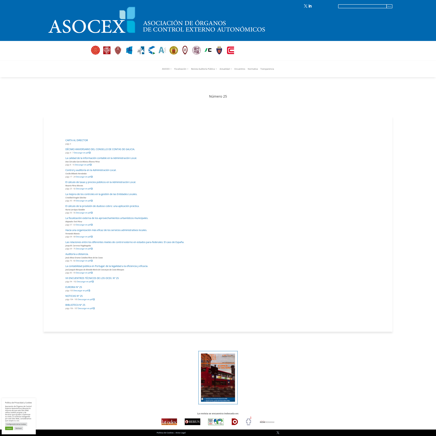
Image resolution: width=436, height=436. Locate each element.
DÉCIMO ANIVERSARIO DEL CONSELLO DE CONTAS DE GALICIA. (100, 149)
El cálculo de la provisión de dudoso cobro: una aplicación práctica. (102, 206)
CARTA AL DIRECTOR (76, 140)
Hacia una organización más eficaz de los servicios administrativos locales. (106, 230)
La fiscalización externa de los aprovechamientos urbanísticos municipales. (106, 218)
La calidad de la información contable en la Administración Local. (101, 158)
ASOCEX (166, 69)
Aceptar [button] (9, 428)
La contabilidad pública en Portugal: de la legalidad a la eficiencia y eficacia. (106, 266)
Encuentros (239, 69)
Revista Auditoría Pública (203, 69)
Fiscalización (180, 69)
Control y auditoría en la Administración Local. (90, 170)
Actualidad (225, 69)
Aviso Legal (181, 432)
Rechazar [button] (19, 428)
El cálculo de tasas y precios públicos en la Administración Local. (100, 182)
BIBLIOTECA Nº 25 (75, 304)
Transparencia (267, 69)
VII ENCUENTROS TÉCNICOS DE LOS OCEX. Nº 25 (92, 278)
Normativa (253, 69)
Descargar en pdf (81, 152)
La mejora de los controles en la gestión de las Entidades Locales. (101, 194)
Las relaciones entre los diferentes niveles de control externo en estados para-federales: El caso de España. (124, 242)
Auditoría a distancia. (77, 254)
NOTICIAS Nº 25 (74, 295)
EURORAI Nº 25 (73, 287)
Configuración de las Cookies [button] (16, 424)
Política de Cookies (165, 432)
